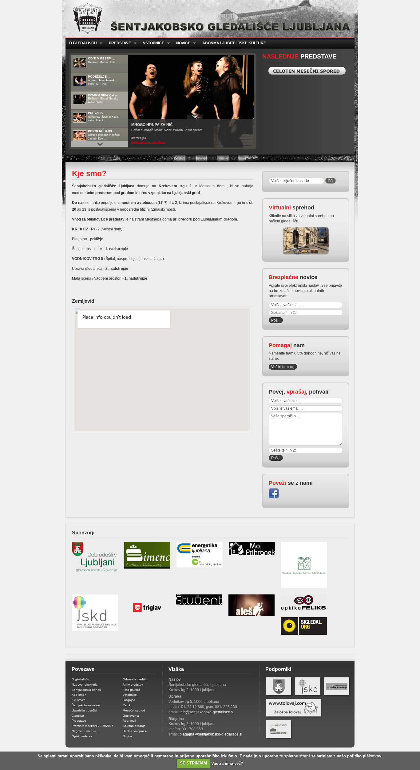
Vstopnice (151, 43)
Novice (181, 43)
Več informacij (283, 367)
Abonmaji (129, 720)
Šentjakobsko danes (86, 689)
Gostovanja (131, 715)
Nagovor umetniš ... (85, 731)
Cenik (127, 705)
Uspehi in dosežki (84, 710)
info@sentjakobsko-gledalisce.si (207, 712)
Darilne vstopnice (135, 731)
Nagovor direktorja (84, 684)
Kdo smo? (79, 694)
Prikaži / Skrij (195, 117)
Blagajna (129, 700)
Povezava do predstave (148, 142)
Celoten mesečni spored (307, 71)
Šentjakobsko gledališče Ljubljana (208, 19)
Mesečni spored (134, 710)
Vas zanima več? (227, 763)
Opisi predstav (82, 736)
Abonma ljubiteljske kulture (234, 43)
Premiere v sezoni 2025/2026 (92, 725)
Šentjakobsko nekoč (86, 705)
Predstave (118, 43)
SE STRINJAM (193, 763)
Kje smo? (78, 700)
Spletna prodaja (134, 725)
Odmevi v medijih (135, 679)
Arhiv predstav (133, 684)
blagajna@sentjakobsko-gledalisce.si (211, 734)
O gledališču (81, 43)
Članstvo (78, 715)
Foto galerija (131, 689)
